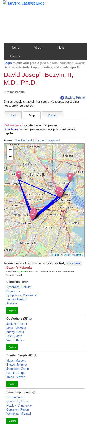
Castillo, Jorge (15, 373)
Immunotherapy (16, 299)
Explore (12, 310)
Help (60, 47)
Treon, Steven (15, 377)
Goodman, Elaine (17, 401)
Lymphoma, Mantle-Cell (22, 295)
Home (15, 47)
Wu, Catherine (15, 340)
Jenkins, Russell (17, 323)
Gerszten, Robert (17, 409)
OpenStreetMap (73, 254)
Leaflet (54, 254)
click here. (74, 263)
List (13, 115)
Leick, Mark (14, 336)
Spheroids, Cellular (18, 287)
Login (8, 63)
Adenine (11, 303)
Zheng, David (15, 332)
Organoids (13, 291)
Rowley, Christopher (19, 405)
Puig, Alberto (14, 397)
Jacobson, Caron (17, 368)
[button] (18, 175)
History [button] (15, 56)
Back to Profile (75, 97)
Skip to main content (19, 5)
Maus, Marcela (16, 328)
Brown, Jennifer (16, 364)
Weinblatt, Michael (18, 413)
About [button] (38, 47)
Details (52, 115)
